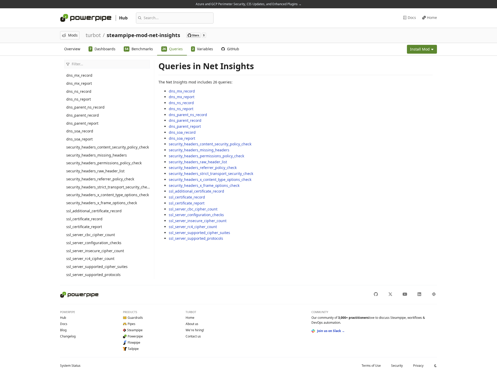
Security (397, 365)
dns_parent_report (82, 123)
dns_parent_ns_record (85, 107)
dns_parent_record (82, 115)
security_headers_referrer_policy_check (100, 179)
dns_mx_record (79, 75)
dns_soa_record (79, 131)
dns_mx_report (79, 83)
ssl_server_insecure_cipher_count (95, 250)
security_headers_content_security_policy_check (107, 147)
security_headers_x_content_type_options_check (107, 194)
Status (70, 365)
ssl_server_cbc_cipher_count (90, 234)
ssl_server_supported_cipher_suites (97, 266)
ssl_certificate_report (84, 226)
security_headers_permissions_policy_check (104, 162)
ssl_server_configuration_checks (93, 242)
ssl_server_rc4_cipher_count (90, 258)
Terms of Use (371, 365)
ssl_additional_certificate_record (94, 210)
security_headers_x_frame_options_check (101, 202)
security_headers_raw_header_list (95, 170)
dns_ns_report (78, 99)
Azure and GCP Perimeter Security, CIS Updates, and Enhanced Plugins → (249, 4)
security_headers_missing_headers (96, 155)
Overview (72, 48)
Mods (73, 35)
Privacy (418, 365)
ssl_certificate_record (84, 218)
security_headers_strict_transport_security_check (108, 187)
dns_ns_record (78, 91)
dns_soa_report (79, 139)
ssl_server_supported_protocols (93, 274)
